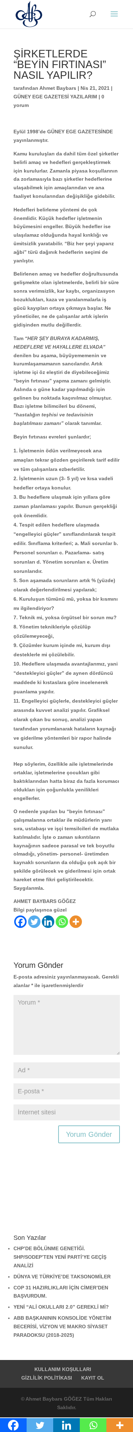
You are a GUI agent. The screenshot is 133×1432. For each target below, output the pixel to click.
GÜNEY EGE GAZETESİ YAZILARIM (55, 96)
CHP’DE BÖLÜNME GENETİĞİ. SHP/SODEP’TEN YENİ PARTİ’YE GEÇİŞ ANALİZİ (59, 1257)
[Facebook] (20, 921)
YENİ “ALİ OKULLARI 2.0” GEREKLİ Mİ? (61, 1307)
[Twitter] (34, 921)
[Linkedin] (48, 921)
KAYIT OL (92, 1378)
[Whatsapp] (62, 921)
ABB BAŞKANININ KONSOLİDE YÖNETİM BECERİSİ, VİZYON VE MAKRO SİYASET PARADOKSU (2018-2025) (62, 1326)
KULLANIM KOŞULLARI (62, 1369)
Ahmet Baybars (57, 88)
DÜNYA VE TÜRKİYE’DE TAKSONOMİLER (62, 1276)
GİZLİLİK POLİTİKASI (46, 1378)
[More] (76, 921)
